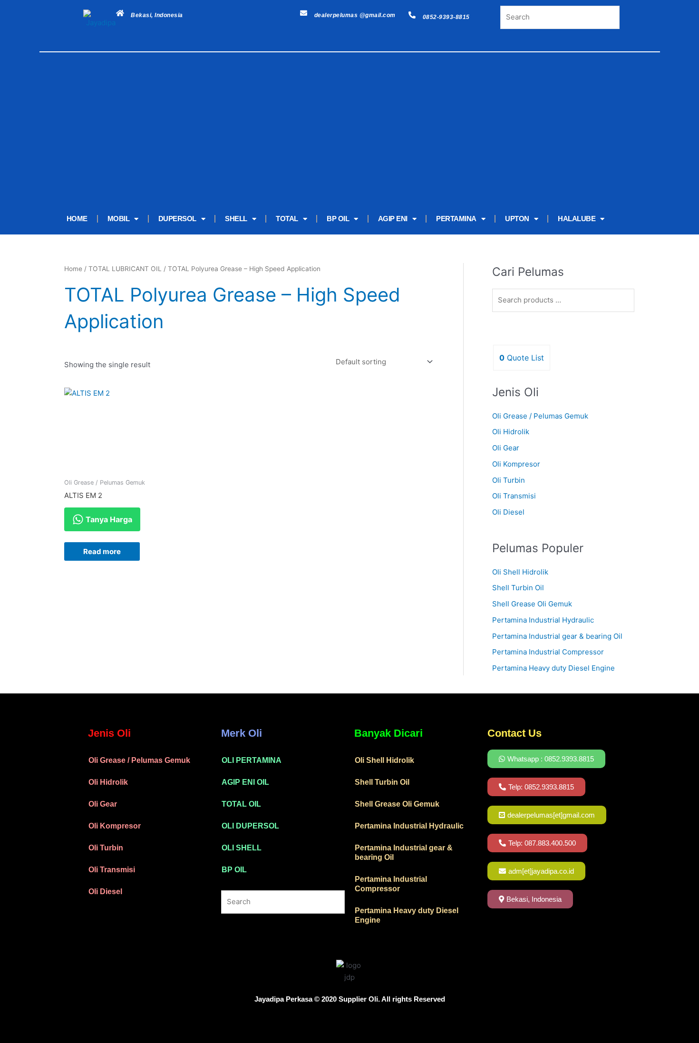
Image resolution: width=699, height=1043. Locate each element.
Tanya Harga (108, 519)
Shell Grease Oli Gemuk (532, 603)
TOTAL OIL (241, 804)
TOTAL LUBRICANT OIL (125, 269)
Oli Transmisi (514, 495)
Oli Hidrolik (510, 431)
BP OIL (338, 218)
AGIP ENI (393, 218)
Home (73, 269)
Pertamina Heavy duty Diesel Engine (553, 668)
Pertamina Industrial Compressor (548, 651)
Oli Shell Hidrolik (520, 571)
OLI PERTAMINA (252, 760)
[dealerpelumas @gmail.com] (303, 13)
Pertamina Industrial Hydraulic (543, 619)
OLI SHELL (242, 848)
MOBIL (118, 218)
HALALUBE (576, 218)
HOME (77, 218)
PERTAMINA (456, 218)
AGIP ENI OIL (245, 782)
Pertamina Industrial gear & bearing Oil (557, 636)
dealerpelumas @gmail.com (355, 15)
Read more (102, 551)
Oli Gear (505, 447)
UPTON (517, 218)
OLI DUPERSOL (250, 826)
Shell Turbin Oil (518, 587)
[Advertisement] (335, 131)
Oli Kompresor (516, 463)
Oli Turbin (508, 480)
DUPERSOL (177, 218)
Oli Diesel (508, 512)
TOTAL (287, 218)
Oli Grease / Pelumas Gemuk (540, 415)
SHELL (236, 218)
